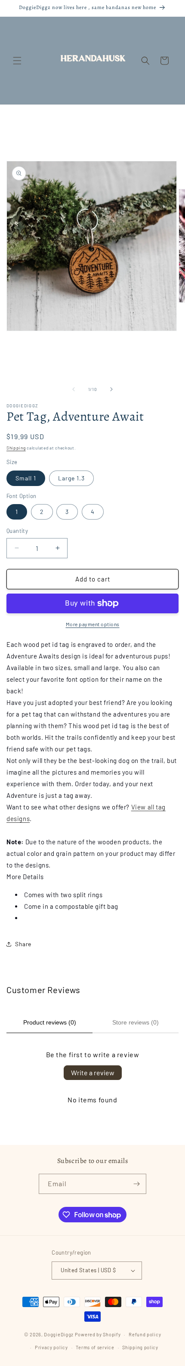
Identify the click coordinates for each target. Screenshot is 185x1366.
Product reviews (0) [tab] (49, 1022)
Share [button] (23, 944)
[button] (17, 60)
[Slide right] (111, 389)
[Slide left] (73, 389)
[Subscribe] (136, 1184)
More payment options (93, 624)
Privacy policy (51, 1347)
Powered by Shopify (98, 1334)
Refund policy (145, 1334)
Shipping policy (140, 1347)
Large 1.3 (71, 478)
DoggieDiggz (59, 1334)
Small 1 (25, 478)
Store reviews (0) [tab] (135, 1022)
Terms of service (95, 1347)
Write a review (92, 1072)
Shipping (16, 447)
